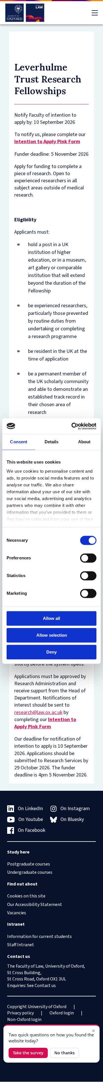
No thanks (64, 1052)
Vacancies (16, 913)
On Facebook (31, 830)
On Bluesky (72, 819)
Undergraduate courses (29, 872)
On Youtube (30, 819)
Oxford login (61, 1013)
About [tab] (84, 441)
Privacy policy (20, 1013)
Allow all (51, 618)
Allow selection (51, 635)
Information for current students (39, 936)
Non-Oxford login (24, 1019)
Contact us (45, 985)
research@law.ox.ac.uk (38, 712)
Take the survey (28, 1052)
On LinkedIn (30, 808)
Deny (51, 652)
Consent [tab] (18, 441)
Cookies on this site (26, 896)
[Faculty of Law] (24, 12)
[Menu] (95, 12)
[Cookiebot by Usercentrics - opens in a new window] (72, 426)
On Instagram (75, 808)
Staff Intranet (20, 945)
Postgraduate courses (28, 864)
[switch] (88, 558)
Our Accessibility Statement (34, 904)
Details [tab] (52, 441)
